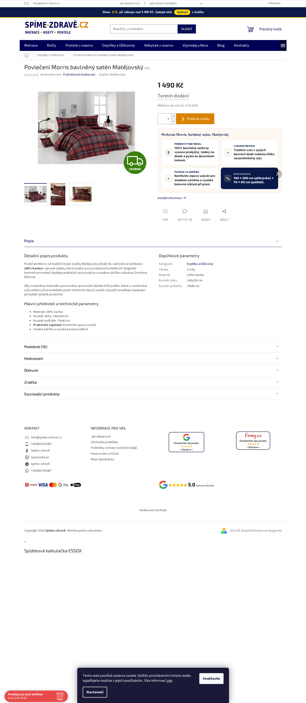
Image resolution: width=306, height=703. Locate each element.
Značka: (112, 74)
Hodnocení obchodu (153, 510)
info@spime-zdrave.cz (46, 437)
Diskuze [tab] (31, 370)
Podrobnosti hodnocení (79, 75)
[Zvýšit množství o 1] (173, 116)
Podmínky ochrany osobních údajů (114, 448)
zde (169, 680)
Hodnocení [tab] (33, 358)
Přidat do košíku (198, 119)
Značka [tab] (30, 382)
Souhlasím (211, 678)
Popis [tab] (29, 240)
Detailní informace (170, 198)
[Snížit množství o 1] (173, 121)
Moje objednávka (102, 459)
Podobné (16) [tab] (35, 346)
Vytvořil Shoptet (241, 530)
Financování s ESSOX (105, 453)
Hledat (186, 29)
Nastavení (95, 692)
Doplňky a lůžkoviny (200, 264)
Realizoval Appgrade (268, 530)
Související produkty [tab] (42, 394)
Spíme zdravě (40, 450)
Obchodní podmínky (163, 4)
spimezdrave (40, 457)
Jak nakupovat (130, 4)
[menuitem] (31, 45)
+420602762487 (41, 444)
